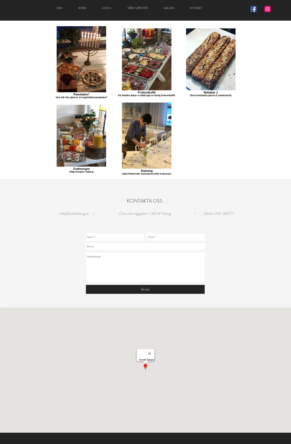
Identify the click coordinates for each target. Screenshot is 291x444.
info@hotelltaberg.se (73, 213)
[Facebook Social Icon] (253, 9)
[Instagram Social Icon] (267, 9)
